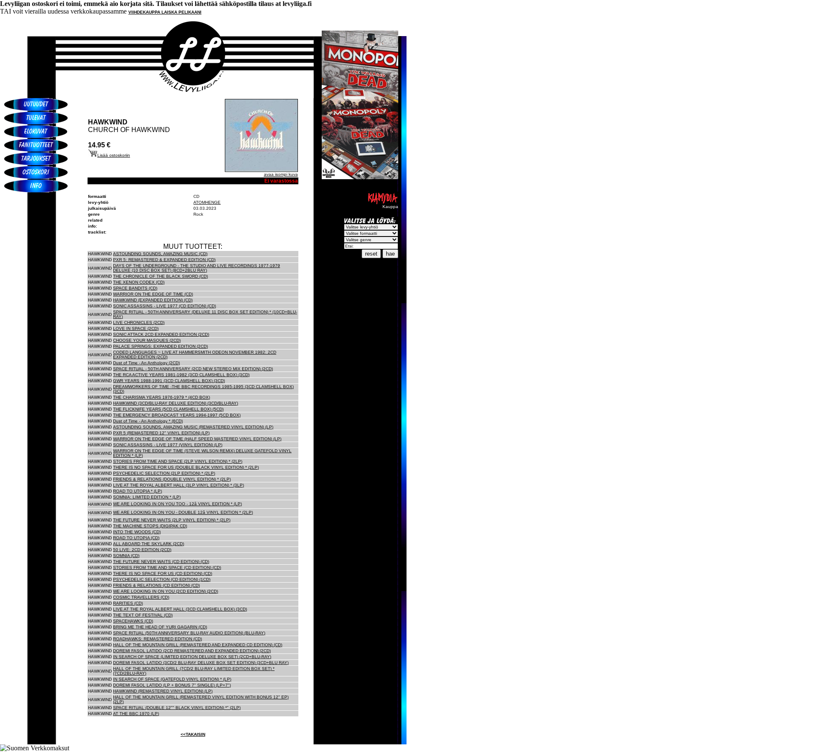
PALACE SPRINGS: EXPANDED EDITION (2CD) (160, 346)
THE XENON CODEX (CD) (138, 282)
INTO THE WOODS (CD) (137, 531)
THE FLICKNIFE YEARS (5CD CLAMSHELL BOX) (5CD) (168, 409)
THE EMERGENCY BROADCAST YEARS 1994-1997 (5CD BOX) (177, 415)
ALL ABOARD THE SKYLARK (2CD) (148, 543)
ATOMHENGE (207, 202)
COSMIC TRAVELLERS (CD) (141, 597)
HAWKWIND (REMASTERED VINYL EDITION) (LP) (162, 691)
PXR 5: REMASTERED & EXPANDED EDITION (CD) (164, 259)
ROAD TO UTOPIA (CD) (136, 537)
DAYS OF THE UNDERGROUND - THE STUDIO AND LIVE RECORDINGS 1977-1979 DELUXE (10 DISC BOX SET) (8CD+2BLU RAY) (196, 268)
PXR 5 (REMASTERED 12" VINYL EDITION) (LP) (161, 433)
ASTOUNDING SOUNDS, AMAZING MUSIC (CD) (160, 253)
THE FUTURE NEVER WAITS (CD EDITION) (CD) (161, 561)
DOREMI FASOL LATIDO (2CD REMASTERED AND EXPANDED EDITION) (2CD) (192, 650)
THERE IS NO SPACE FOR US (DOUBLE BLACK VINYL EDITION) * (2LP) (186, 467)
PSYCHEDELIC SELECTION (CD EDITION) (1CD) (161, 579)
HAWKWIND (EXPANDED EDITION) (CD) (153, 300)
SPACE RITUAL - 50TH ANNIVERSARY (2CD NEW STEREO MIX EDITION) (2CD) (193, 368)
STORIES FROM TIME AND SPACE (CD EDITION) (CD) (167, 567)
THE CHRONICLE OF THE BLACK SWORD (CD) (160, 276)
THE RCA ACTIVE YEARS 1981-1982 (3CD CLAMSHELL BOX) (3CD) (181, 374)
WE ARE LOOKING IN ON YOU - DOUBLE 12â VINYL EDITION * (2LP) (183, 512)
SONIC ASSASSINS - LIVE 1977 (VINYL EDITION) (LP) (167, 444)
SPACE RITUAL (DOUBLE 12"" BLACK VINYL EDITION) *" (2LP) (177, 707)
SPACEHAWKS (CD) (133, 621)
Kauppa (390, 206)
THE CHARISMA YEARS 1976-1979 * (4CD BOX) (161, 397)
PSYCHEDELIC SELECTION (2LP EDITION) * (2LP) (164, 473)
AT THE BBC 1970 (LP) (136, 713)
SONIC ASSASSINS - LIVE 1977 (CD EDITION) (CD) (164, 306)
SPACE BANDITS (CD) (135, 288)
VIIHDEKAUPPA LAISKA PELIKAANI (164, 12)
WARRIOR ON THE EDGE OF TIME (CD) (153, 294)
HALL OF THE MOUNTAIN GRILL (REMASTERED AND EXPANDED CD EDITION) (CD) (197, 644)
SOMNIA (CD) (126, 555)
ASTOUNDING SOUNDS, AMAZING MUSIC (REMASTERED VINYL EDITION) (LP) (193, 427)
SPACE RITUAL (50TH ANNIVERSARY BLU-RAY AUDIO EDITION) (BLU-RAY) (189, 633)
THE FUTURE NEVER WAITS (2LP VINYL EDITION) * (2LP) (171, 520)
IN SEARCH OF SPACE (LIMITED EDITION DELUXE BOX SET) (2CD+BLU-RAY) (192, 656)
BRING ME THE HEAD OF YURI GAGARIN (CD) (160, 627)
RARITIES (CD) (128, 603)
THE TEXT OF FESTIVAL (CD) (143, 615)
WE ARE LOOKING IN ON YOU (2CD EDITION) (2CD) (165, 591)
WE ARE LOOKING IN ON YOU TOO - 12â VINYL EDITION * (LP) (177, 503)
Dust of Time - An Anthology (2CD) (146, 363)
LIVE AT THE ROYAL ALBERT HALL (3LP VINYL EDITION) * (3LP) (178, 485)
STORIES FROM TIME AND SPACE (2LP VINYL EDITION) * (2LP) (177, 461)
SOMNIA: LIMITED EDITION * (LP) (147, 497)
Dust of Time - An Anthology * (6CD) (148, 421)
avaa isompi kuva (281, 174)
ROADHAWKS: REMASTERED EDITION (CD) (157, 639)
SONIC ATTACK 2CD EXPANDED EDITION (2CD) (161, 334)
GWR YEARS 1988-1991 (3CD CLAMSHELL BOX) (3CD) (169, 380)
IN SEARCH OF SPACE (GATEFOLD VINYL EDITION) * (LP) (172, 679)
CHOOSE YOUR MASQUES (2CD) (147, 340)
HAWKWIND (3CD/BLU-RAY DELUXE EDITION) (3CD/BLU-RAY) (175, 403)
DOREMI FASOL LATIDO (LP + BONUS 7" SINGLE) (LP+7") (172, 685)
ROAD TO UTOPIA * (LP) (137, 491)
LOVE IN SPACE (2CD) (136, 328)
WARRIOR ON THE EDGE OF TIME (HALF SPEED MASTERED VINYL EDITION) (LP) (197, 439)
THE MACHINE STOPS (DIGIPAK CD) (150, 526)
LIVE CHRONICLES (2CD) (138, 322)
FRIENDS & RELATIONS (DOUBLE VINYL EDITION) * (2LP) (172, 479)
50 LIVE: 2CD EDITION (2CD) (142, 549)
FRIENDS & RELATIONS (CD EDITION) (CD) (156, 585)
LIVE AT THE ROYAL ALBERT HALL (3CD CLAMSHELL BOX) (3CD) (180, 609)
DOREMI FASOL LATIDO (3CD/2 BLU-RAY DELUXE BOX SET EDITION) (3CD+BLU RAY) (201, 662)
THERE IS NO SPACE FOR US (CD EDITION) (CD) (162, 573)
